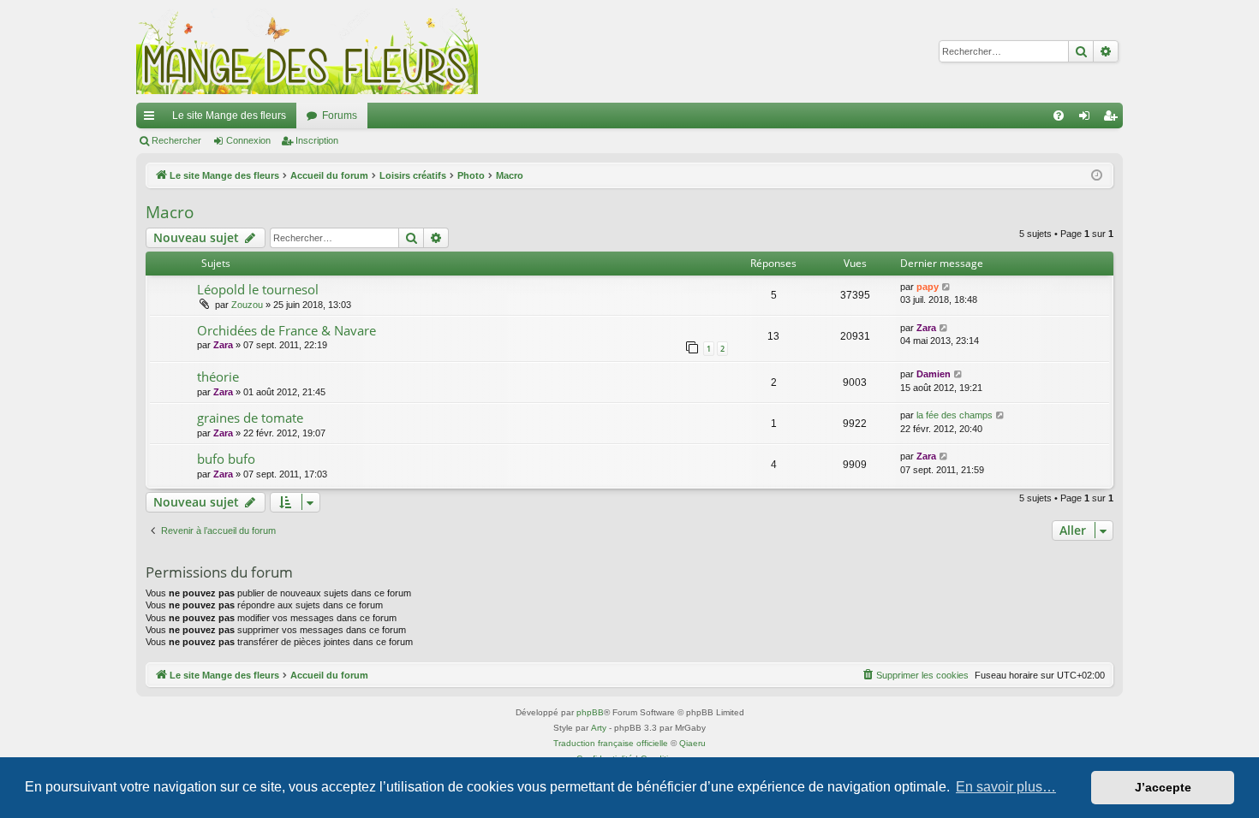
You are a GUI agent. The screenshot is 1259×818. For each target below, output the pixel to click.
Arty (598, 727)
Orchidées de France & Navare (286, 330)
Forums (339, 116)
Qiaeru (692, 743)
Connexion (248, 140)
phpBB (590, 712)
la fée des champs (954, 415)
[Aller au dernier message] (946, 287)
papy (927, 287)
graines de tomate (250, 417)
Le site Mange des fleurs (229, 116)
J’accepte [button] (1163, 787)
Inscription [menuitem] (1113, 119)
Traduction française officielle (610, 743)
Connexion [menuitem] (1087, 119)
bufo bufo (226, 458)
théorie (218, 376)
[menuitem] (1058, 115)
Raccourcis (152, 119)
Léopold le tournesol (258, 289)
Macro (170, 212)
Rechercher (176, 140)
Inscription (316, 140)
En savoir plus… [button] (1006, 786)
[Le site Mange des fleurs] (307, 51)
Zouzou (247, 304)
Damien (933, 374)
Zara (223, 345)
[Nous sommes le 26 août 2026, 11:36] (1096, 176)
